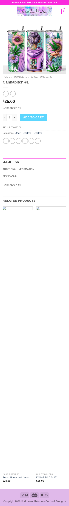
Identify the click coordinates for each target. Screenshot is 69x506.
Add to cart (33, 117)
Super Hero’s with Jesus (16, 477)
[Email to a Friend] (25, 141)
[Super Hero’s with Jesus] (18, 338)
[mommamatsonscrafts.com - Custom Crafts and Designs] (34, 11)
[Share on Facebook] (12, 141)
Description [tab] (11, 162)
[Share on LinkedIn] (38, 141)
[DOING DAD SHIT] (51, 338)
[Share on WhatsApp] (6, 141)
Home (6, 77)
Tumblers (20, 77)
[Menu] (5, 11)
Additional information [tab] (18, 169)
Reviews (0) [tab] (10, 176)
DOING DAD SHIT (46, 477)
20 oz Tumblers (41, 77)
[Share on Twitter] (19, 141)
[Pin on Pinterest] (31, 141)
